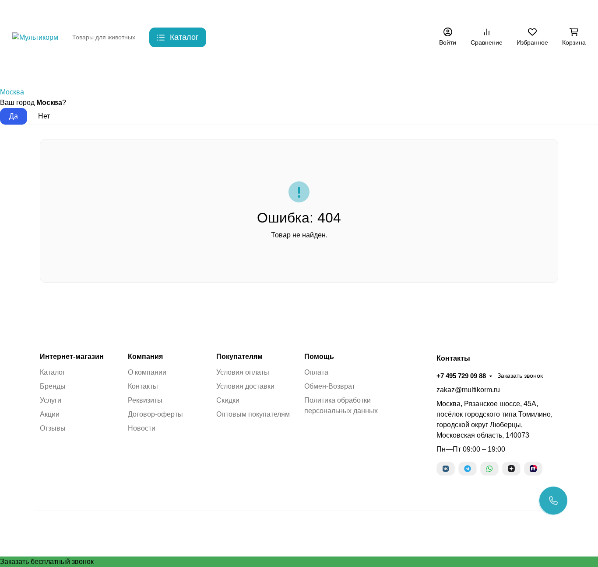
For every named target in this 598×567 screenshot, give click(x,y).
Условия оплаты (242, 372)
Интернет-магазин (72, 356)
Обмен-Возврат (329, 386)
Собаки (67, 69)
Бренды (24, 69)
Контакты (127, 10)
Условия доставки (245, 386)
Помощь (319, 356)
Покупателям (239, 356)
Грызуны (151, 69)
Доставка (164, 10)
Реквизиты (145, 400)
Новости (141, 428)
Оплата (316, 372)
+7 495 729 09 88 (454, 10)
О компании (147, 372)
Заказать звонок (513, 10)
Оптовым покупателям (253, 414)
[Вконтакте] (445, 469)
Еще (396, 10)
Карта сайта (235, 10)
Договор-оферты (155, 414)
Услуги (50, 400)
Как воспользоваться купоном (305, 10)
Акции (367, 10)
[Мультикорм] (35, 37)
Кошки (108, 69)
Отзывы (53, 428)
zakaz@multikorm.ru (468, 389)
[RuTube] (533, 469)
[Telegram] (467, 469)
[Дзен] (511, 469)
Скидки (197, 10)
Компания (145, 356)
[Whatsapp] (489, 469)
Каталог (52, 372)
